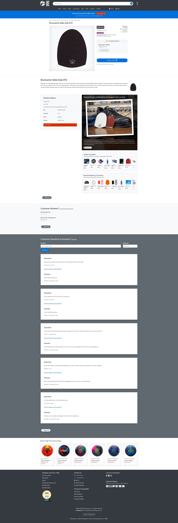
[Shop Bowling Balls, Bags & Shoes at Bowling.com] (44, 4)
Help (118, 8)
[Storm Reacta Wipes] (128, 182)
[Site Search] (131, 3)
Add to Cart (111, 60)
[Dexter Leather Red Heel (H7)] (128, 161)
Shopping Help (45, 477)
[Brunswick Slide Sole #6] (107, 182)
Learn (112, 8)
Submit (45, 250)
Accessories (76, 8)
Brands (98, 8)
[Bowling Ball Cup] (94, 161)
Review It (44, 219)
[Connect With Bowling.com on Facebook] (107, 476)
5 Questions (125, 30)
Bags (69, 8)
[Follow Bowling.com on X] (109, 476)
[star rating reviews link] (123, 26)
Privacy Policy (77, 491)
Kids (82, 8)
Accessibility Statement (79, 498)
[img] (120, 486)
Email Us (77, 480)
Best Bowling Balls (46, 485)
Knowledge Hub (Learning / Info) (49, 482)
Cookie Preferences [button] (78, 494)
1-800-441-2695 (79, 475)
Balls (59, 8)
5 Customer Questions (66, 208)
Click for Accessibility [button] (78, 496)
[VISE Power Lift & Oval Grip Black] (114, 182)
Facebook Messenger (79, 485)
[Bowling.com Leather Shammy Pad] (121, 161)
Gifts (87, 8)
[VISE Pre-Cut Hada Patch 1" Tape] (114, 161)
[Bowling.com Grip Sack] (100, 161)
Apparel (92, 8)
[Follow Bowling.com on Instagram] (111, 476)
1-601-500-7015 (80, 477)
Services (44, 480)
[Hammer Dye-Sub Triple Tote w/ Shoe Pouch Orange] (87, 182)
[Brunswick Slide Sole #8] (94, 182)
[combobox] (92, 3)
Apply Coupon (100, 13)
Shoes (64, 8)
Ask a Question (124, 31)
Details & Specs (104, 50)
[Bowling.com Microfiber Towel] (87, 161)
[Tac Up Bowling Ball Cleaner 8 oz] (107, 161)
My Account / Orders (46, 475)
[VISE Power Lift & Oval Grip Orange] (100, 182)
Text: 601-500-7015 (79, 482)
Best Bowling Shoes (46, 487)
